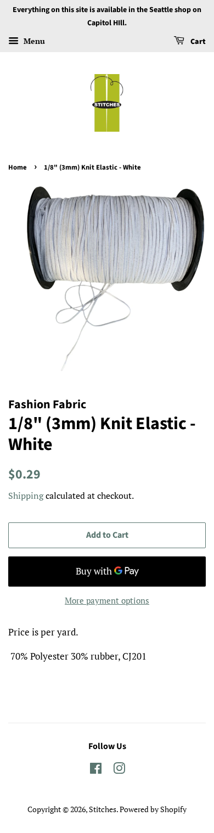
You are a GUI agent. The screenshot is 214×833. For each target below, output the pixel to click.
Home (17, 167)
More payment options (107, 600)
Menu (33, 41)
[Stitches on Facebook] (95, 770)
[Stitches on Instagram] (119, 770)
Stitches (102, 809)
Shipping (25, 495)
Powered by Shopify (153, 809)
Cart (197, 41)
